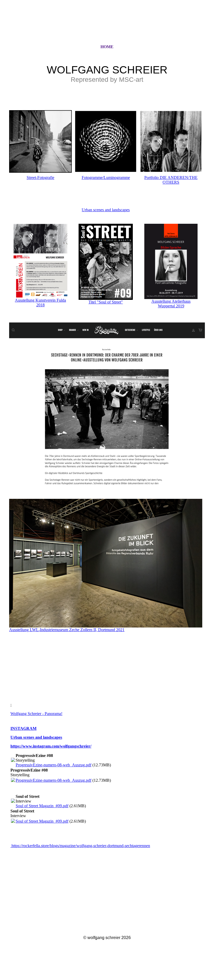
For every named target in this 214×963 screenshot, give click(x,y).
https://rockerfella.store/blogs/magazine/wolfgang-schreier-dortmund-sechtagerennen (80, 845)
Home (107, 47)
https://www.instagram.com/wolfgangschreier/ (50, 746)
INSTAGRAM (23, 728)
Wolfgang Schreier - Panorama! (36, 713)
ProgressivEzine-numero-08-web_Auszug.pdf (53, 765)
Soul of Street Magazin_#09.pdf (42, 806)
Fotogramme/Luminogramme (106, 177)
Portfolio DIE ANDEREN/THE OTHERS (171, 179)
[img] (107, 27)
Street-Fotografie (40, 177)
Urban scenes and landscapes (106, 210)
